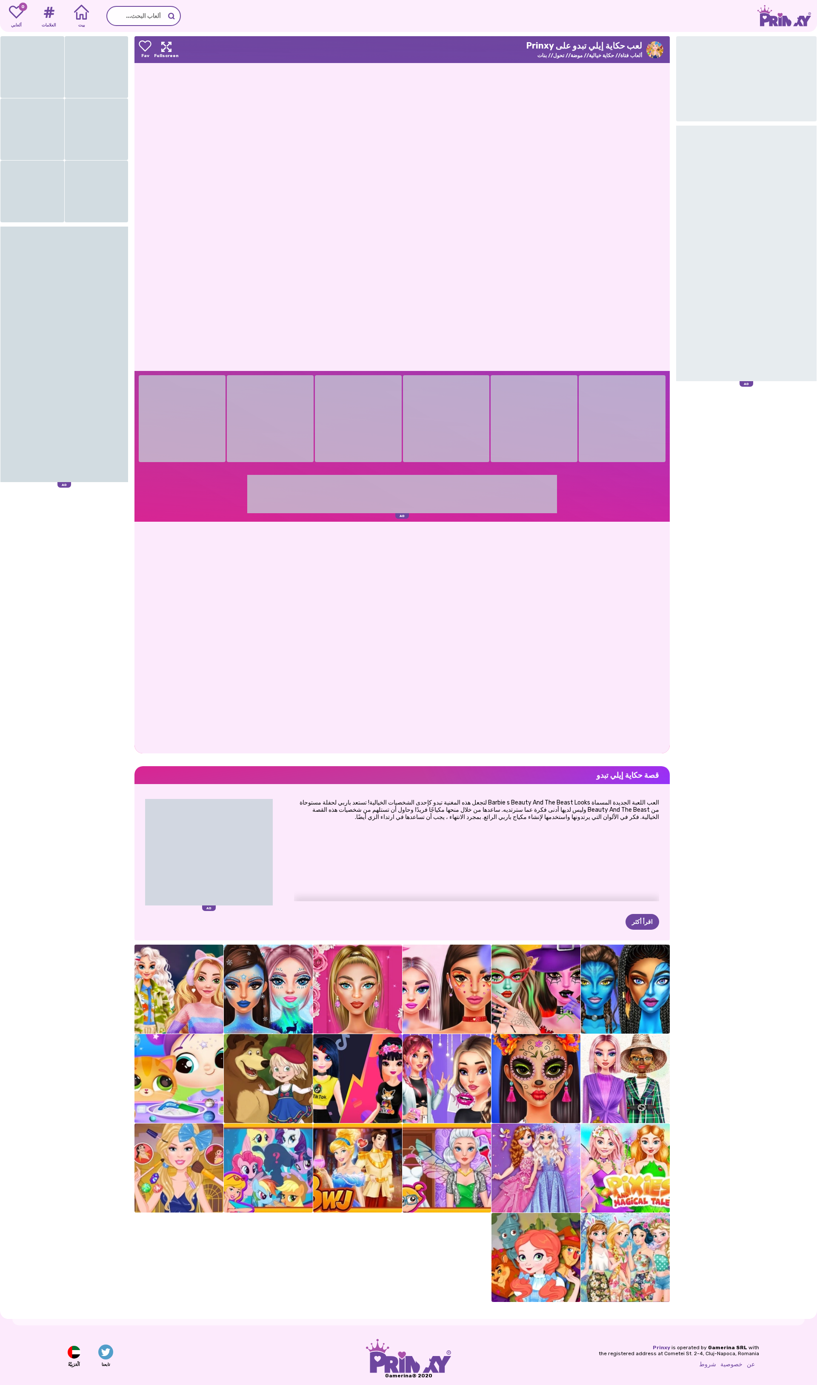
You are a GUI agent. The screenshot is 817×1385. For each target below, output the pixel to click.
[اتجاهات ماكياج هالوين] (535, 1078)
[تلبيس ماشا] (268, 1078)
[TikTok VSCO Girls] (447, 1078)
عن (751, 1364)
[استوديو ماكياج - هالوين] (535, 989)
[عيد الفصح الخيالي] (625, 1257)
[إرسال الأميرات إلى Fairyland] (535, 1168)
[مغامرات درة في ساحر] (535, 1257)
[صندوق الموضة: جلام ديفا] (357, 989)
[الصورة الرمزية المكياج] (625, 989)
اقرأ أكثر (642, 921)
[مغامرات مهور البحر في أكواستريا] (268, 1168)
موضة (577, 55)
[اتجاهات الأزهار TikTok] (447, 989)
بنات (542, 55)
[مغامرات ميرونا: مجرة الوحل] (178, 1078)
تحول (558, 55)
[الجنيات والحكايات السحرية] (625, 1168)
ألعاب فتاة (631, 55)
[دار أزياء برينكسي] (625, 1078)
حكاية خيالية (601, 55)
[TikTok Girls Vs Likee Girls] (357, 1078)
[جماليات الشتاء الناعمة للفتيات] (178, 989)
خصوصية (731, 1364)
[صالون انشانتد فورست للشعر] (447, 1168)
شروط (707, 1364)
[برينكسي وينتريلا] (268, 989)
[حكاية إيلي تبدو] (178, 1168)
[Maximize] (166, 49)
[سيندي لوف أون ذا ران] (357, 1168)
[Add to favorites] (145, 49)
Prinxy (661, 1348)
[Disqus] (402, 636)
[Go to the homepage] (787, 16)
